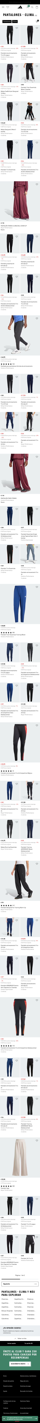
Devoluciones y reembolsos (28, 1376)
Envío (5, 1376)
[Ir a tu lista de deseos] (7, 7)
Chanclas (30, 1307)
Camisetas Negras (17, 1307)
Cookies (5, 1408)
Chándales (30, 1315)
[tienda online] (20, 8)
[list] (17, 21)
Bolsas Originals (7, 1311)
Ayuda (5, 1391)
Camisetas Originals (17, 1311)
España (23, 1420)
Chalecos (30, 1299)
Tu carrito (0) (29, 1343)
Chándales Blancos (30, 1311)
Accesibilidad (24, 1413)
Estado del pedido (8, 1381)
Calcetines (5, 1319)
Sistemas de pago (25, 1386)
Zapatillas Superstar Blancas (5, 1307)
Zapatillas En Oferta (18, 1299)
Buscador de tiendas (26, 1391)
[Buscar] (32, 7)
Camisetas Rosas (17, 1315)
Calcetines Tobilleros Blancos (5, 1315)
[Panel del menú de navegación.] (3, 7)
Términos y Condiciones (10, 1413)
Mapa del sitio (24, 1381)
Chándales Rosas (30, 1319)
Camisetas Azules (17, 1303)
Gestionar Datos (25, 1401)
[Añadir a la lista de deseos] (16, 28)
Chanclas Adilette (5, 1299)
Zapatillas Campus (17, 1319)
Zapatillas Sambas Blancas (5, 1303)
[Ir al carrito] (37, 7)
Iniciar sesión (11, 1343)
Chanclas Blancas (30, 1303)
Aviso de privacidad (26, 1408)
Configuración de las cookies (9, 1402)
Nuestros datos (7, 1386)
